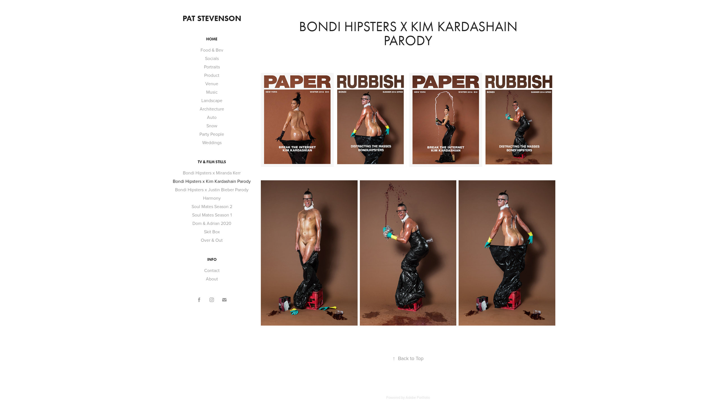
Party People (211, 134)
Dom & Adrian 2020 (211, 223)
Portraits (212, 67)
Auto (212, 117)
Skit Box (212, 232)
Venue (211, 83)
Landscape (211, 100)
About (212, 279)
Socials (212, 58)
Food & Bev (212, 50)
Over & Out (212, 240)
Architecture (212, 109)
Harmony (212, 198)
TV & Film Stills (212, 162)
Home (211, 39)
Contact (212, 270)
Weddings (212, 142)
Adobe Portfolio (418, 397)
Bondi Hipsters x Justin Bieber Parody (211, 189)
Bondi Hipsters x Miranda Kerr (212, 173)
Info (212, 259)
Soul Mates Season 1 (212, 215)
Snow (211, 126)
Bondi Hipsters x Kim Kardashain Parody (212, 181)
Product (211, 75)
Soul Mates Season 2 (212, 206)
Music (212, 92)
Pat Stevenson (212, 18)
